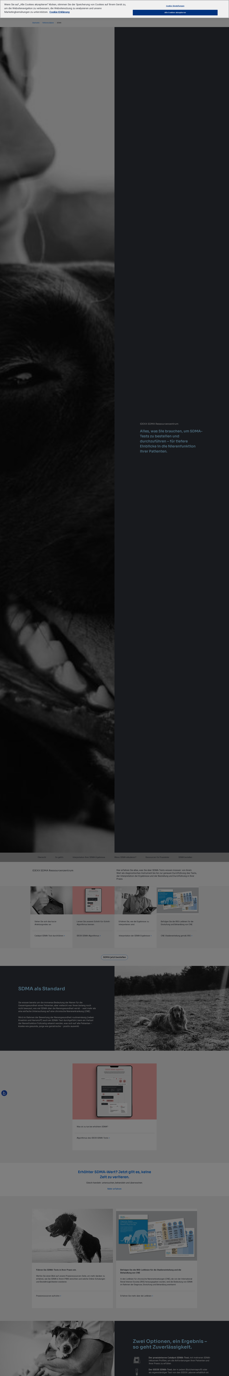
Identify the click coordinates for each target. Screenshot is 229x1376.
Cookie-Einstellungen (175, 6)
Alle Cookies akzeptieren (175, 13)
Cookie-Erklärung (59, 12)
